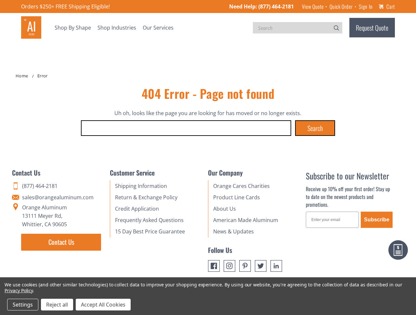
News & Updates (233, 231)
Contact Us (61, 242)
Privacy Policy (19, 290)
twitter (260, 266)
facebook (214, 266)
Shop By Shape (73, 27)
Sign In (365, 6)
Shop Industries (117, 27)
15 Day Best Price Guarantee (150, 231)
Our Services (158, 27)
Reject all (57, 304)
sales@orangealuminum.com (58, 197)
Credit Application (137, 208)
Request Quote (372, 28)
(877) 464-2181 (276, 6)
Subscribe (376, 219)
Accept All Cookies (103, 304)
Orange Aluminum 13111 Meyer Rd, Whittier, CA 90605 (44, 216)
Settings (23, 304)
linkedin (276, 266)
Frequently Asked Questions (149, 220)
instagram (229, 266)
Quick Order (341, 6)
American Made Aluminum (245, 220)
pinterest (245, 266)
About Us (224, 208)
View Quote (312, 6)
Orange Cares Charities (241, 186)
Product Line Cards (236, 197)
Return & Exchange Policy (146, 197)
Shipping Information (141, 186)
